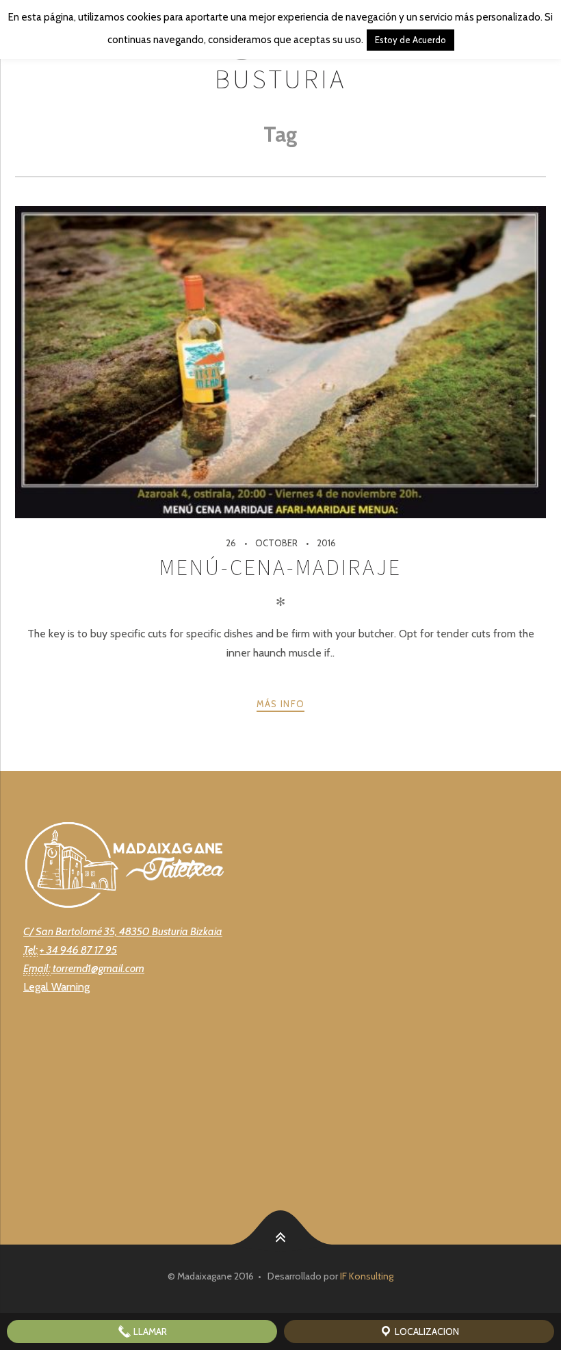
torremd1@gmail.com (97, 968)
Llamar (149, 1331)
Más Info (280, 703)
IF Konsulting (366, 1276)
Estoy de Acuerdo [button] (410, 39)
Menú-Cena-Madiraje (280, 567)
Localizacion (426, 1331)
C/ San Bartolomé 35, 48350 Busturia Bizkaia (122, 931)
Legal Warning (56, 986)
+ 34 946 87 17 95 (78, 949)
